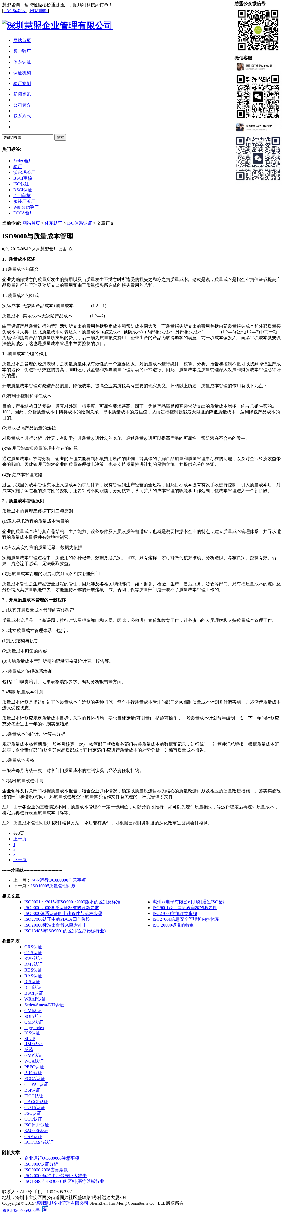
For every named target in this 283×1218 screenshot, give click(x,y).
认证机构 (22, 72)
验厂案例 (22, 83)
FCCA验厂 (23, 213)
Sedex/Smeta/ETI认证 (44, 1004)
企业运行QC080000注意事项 (58, 880)
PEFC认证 (34, 1067)
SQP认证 (32, 1016)
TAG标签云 (15, 10)
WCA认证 (34, 1061)
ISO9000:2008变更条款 (46, 1169)
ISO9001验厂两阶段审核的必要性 (185, 907)
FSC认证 (32, 1113)
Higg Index (34, 1027)
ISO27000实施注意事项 (175, 913)
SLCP (29, 1038)
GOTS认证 (34, 1107)
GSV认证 (33, 1136)
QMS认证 (33, 1022)
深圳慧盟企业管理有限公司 (61, 1203)
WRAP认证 (35, 999)
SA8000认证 (36, 1130)
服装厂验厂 (24, 201)
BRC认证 (33, 1072)
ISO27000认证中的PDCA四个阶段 (57, 919)
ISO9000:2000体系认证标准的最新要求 (61, 907)
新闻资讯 (22, 94)
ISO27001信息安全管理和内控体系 (186, 919)
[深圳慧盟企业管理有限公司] (57, 25)
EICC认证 (33, 1096)
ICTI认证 (33, 987)
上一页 (20, 839)
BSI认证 (32, 1090)
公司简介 (22, 105)
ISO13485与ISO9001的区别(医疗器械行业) (65, 930)
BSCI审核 (22, 178)
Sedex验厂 (23, 160)
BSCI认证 (22, 189)
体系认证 (22, 62)
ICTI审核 (22, 195)
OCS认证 (33, 952)
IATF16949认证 (39, 1142)
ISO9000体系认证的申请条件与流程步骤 (63, 913)
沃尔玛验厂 (24, 172)
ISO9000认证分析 (41, 1164)
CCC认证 (33, 1119)
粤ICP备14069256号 (21, 1210)
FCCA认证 (34, 1078)
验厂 (17, 166)
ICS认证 (32, 981)
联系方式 (22, 115)
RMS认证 (33, 964)
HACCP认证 (36, 1101)
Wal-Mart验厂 (26, 207)
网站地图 (39, 10)
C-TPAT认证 (36, 1084)
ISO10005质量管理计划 (53, 885)
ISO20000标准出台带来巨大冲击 (55, 925)
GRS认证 (33, 946)
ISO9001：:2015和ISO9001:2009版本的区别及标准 (72, 901)
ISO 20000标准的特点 (173, 925)
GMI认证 (33, 1010)
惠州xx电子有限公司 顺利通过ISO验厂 (190, 901)
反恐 (28, 1049)
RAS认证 (33, 975)
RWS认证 (33, 958)
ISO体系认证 (79, 223)
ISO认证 (21, 184)
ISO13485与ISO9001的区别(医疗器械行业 (64, 1181)
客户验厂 (22, 51)
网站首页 (22, 40)
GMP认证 (33, 1055)
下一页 (20, 859)
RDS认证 (33, 970)
